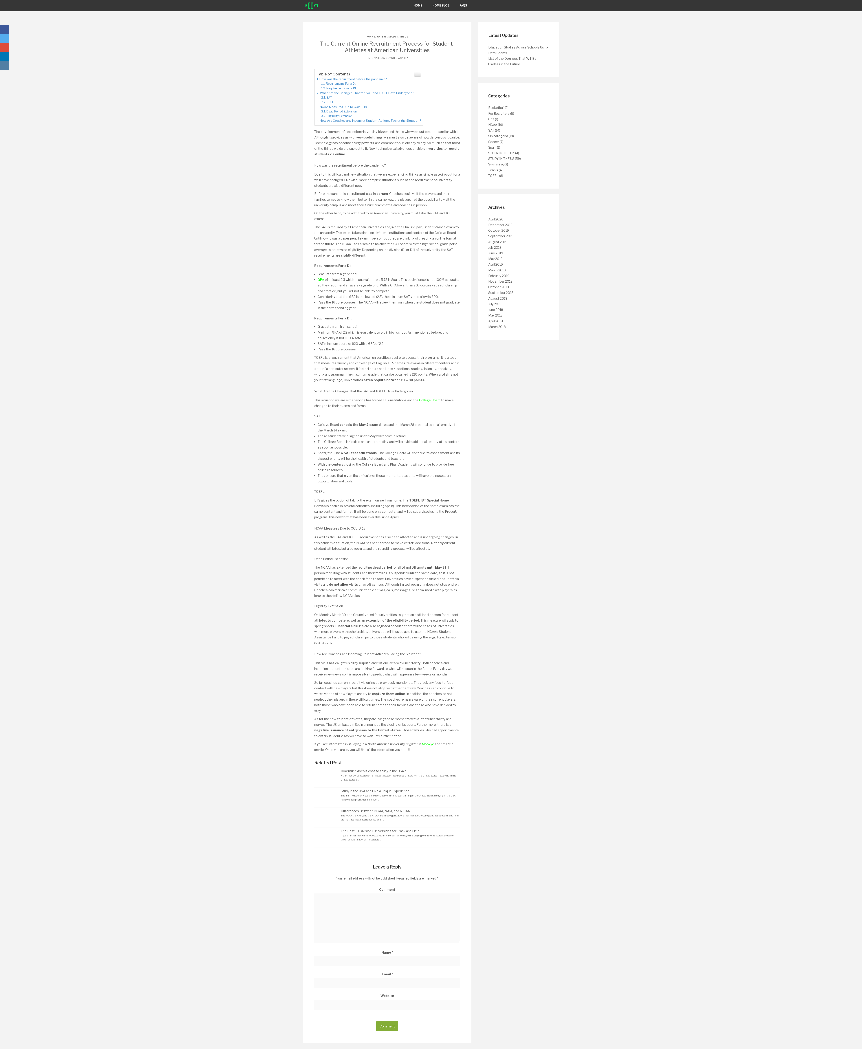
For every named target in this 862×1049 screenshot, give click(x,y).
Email (387, 974)
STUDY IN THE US (398, 36)
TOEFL (331, 102)
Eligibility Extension (339, 116)
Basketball (496, 108)
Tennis (493, 170)
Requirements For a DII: (341, 88)
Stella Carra (399, 58)
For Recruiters (376, 36)
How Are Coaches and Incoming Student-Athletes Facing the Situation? (370, 120)
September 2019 (500, 236)
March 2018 (497, 327)
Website (387, 996)
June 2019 (495, 253)
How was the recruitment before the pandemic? (353, 79)
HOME (418, 5)
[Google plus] (4, 47)
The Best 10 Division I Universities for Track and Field (380, 831)
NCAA (492, 125)
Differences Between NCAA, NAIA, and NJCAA (375, 811)
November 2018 (500, 281)
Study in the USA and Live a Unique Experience (375, 791)
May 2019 (495, 259)
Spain (492, 147)
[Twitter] (4, 38)
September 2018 (500, 293)
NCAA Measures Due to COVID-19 (343, 107)
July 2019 (494, 247)
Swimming (496, 164)
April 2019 (495, 264)
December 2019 (500, 225)
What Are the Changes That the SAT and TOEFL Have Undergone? (367, 93)
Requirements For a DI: (341, 83)
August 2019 (497, 242)
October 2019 (498, 230)
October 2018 (498, 287)
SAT (329, 97)
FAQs (463, 5)
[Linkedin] (4, 56)
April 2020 (496, 219)
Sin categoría (498, 136)
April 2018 (495, 321)
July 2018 (494, 304)
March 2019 (497, 270)
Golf (491, 119)
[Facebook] (4, 29)
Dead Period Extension (341, 111)
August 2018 (497, 298)
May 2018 (495, 315)
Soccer (493, 142)
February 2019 (498, 276)
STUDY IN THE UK (501, 153)
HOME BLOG (441, 5)
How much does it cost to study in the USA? (373, 771)
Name (387, 952)
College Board (429, 400)
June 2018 (495, 310)
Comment (387, 889)
